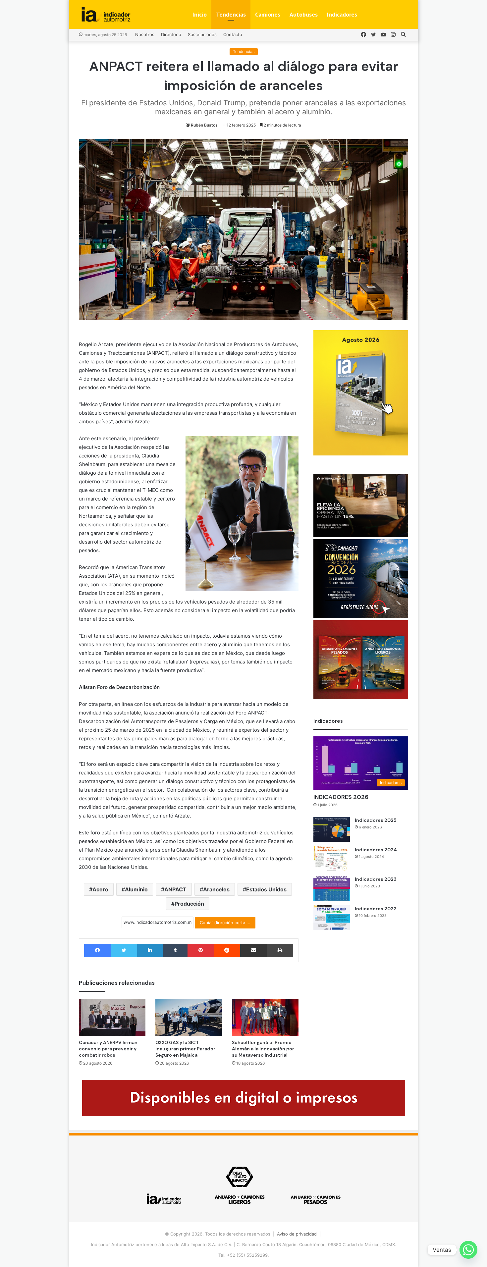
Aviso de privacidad (297, 1234)
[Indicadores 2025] (331, 829)
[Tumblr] (175, 950)
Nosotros (144, 34)
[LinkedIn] (150, 950)
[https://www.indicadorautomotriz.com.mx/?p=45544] (360, 453)
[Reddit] (227, 950)
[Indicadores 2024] (331, 858)
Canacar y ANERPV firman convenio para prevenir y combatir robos (108, 1048)
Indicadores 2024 (376, 850)
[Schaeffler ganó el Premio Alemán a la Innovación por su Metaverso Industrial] (265, 1017)
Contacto (232, 34)
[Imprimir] (280, 950)
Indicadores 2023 (376, 879)
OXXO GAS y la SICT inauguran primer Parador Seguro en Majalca (185, 1048)
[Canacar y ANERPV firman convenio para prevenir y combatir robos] (112, 1017)
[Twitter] (124, 950)
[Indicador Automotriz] (106, 14)
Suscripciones (202, 34)
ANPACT (175, 889)
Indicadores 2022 (376, 909)
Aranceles (216, 889)
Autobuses (304, 14)
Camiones (267, 14)
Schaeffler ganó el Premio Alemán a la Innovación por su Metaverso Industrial (263, 1048)
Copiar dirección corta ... (225, 922)
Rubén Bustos (204, 125)
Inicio (199, 14)
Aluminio (136, 889)
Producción (189, 903)
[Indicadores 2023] (331, 888)
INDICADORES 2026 (340, 797)
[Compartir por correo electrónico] (253, 950)
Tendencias (231, 14)
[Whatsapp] (468, 1250)
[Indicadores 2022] (331, 917)
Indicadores (342, 14)
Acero (100, 889)
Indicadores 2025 (375, 820)
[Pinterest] (200, 950)
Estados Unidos (266, 889)
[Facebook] (97, 950)
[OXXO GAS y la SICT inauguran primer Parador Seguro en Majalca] (188, 1017)
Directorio (171, 34)
